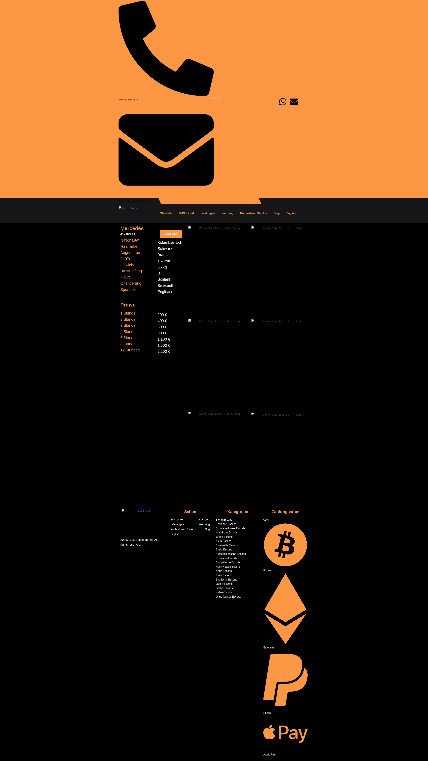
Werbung (227, 213)
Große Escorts (224, 588)
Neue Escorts (224, 570)
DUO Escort (186, 213)
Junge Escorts (224, 536)
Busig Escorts (224, 549)
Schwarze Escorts (226, 558)
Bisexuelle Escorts (227, 545)
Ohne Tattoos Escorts (229, 596)
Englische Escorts (226, 579)
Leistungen (208, 213)
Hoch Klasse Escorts (228, 566)
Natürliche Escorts (226, 532)
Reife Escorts (224, 575)
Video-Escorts (224, 592)
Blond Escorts (224, 519)
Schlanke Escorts (226, 524)
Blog (277, 213)
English (291, 213)
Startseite (166, 213)
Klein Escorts (223, 541)
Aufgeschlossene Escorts (231, 553)
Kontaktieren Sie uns (253, 213)
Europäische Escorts (228, 562)
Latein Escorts (224, 583)
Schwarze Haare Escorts (230, 528)
